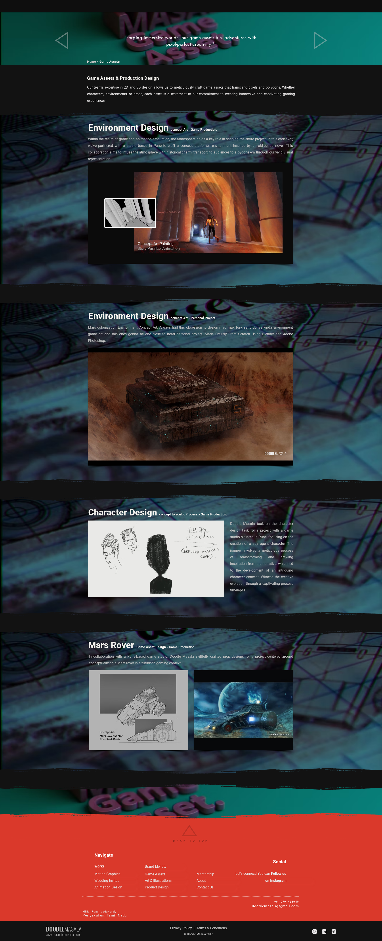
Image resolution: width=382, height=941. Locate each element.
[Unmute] (101, 591)
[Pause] (94, 591)
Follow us (278, 873)
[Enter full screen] (218, 591)
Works (99, 866)
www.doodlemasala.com (64, 934)
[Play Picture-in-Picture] (211, 591)
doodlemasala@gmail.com (275, 906)
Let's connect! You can (252, 873)
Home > (93, 61)
